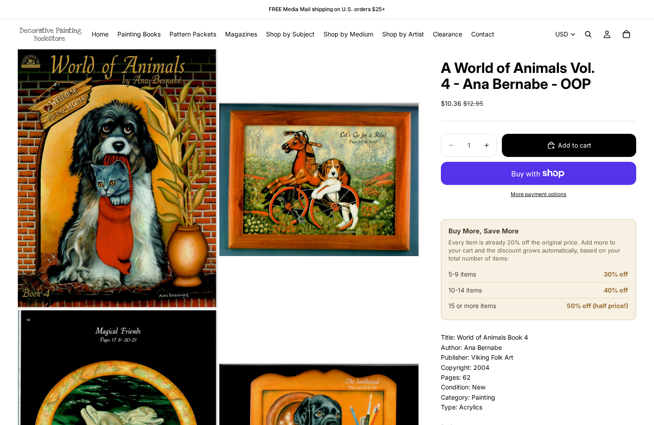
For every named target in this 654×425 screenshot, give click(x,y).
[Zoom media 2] (319, 178)
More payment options (538, 194)
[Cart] (626, 34)
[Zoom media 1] (118, 178)
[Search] (588, 34)
